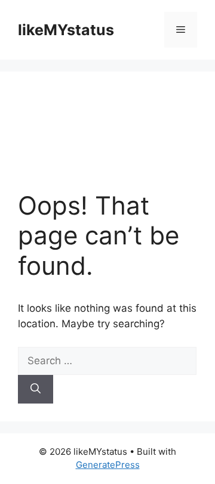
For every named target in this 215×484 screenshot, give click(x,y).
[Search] (35, 389)
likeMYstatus (66, 30)
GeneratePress (108, 464)
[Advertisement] (108, 140)
